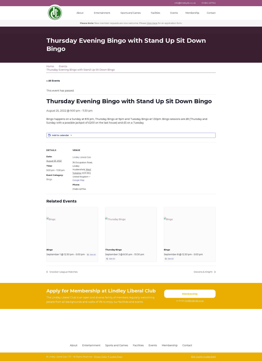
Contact (187, 345)
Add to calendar (60, 135)
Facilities (138, 345)
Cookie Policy (116, 357)
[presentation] (72, 226)
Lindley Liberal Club (82, 157)
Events (153, 345)
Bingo (49, 179)
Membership (170, 345)
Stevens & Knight (203, 272)
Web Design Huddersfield (203, 357)
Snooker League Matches (63, 272)
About (73, 345)
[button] (85, 13)
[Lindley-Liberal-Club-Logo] (55, 13)
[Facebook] (212, 68)
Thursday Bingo (113, 249)
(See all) (93, 255)
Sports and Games (116, 345)
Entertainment (91, 345)
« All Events (53, 80)
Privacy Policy (100, 357)
